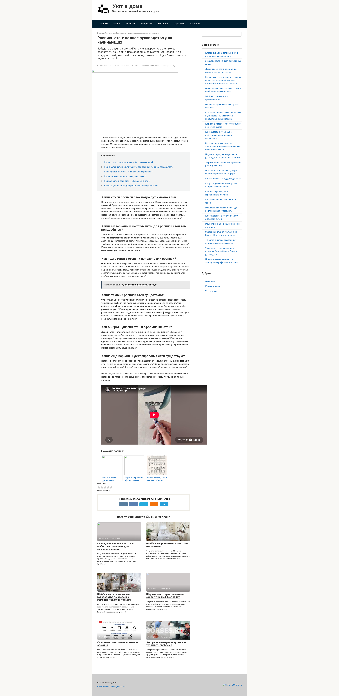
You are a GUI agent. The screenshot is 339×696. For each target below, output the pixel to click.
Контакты (195, 23)
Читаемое (130, 23)
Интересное (147, 23)
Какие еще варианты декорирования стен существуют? (132, 185)
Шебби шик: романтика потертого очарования (167, 545)
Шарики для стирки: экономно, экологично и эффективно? (165, 595)
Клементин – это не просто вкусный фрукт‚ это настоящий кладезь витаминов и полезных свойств (223, 80)
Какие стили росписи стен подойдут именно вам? (128, 162)
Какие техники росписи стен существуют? (125, 176)
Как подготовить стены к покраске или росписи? (128, 171)
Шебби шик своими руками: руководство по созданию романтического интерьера (114, 597)
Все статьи (163, 23)
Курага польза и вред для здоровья (223, 178)
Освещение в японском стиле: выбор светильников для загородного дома (116, 546)
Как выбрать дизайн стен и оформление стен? (127, 181)
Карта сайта (179, 23)
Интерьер (210, 281)
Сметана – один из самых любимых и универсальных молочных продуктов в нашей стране (223, 115)
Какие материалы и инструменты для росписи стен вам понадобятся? (138, 167)
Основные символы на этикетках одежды (117, 644)
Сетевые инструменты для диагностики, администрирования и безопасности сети (222, 146)
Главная (104, 23)
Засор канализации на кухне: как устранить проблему (166, 644)
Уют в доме (127, 6)
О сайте (116, 23)
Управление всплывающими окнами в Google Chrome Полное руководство (221, 251)
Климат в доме (212, 286)
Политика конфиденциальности (111, 687)
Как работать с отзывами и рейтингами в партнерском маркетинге (218, 135)
